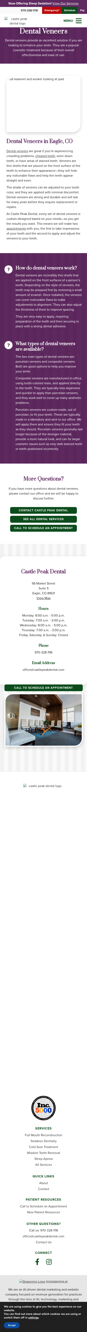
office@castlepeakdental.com (43, 669)
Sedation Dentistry (44, 1141)
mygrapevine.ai (57, 1281)
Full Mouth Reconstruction (43, 1135)
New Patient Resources (43, 1212)
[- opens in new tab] (32, 1281)
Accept (12, 1325)
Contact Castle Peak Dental (43, 510)
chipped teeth (45, 156)
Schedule (69, 10)
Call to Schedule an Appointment (43, 528)
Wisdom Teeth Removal (43, 1152)
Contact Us (43, 1242)
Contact (43, 1189)
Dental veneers (17, 151)
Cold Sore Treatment (43, 1147)
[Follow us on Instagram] (49, 1262)
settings (33, 1318)
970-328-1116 (29, 10)
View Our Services (65, 3)
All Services (43, 1164)
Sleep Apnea (43, 1158)
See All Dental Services (43, 519)
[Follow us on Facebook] (37, 1262)
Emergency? (52, 10)
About (43, 1183)
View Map (43, 598)
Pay (82, 10)
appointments (16, 228)
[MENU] (79, 21)
